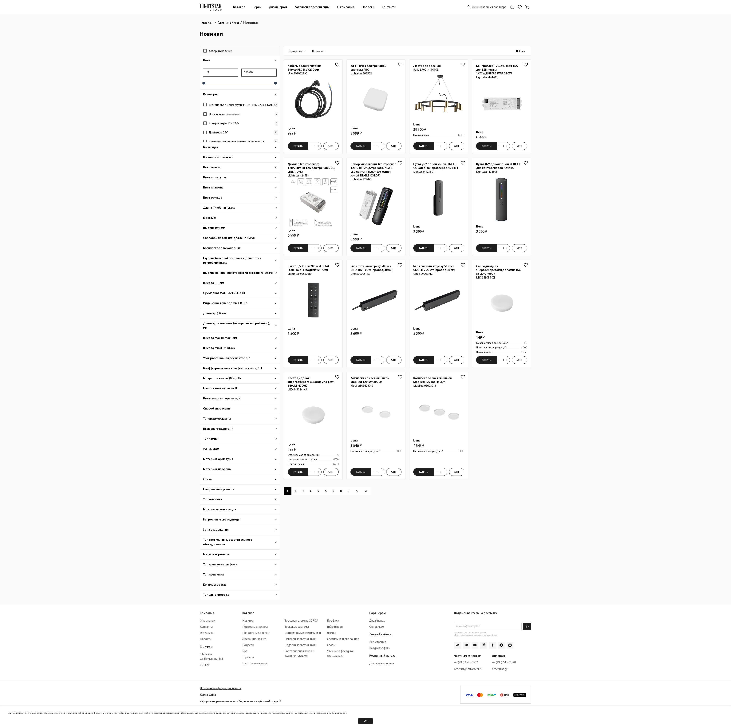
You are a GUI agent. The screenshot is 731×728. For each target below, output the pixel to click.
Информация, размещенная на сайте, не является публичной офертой (240, 701)
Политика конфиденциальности (220, 688)
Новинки (248, 620)
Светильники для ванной (343, 639)
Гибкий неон (335, 626)
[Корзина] (527, 7)
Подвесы (248, 645)
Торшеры (248, 657)
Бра (244, 651)
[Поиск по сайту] (512, 7)
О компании (345, 7)
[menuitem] (239, 7)
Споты (331, 645)
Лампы (331, 633)
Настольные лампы (254, 663)
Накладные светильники (300, 639)
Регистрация (377, 642)
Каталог (239, 7)
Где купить (207, 633)
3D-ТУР (205, 665)
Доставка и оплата (381, 663)
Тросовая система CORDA (301, 620)
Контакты (389, 7)
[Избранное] (520, 7)
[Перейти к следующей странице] (357, 491)
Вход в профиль (379, 648)
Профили (333, 620)
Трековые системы (297, 626)
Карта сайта (208, 694)
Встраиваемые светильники (303, 633)
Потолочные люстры (256, 633)
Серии (256, 7)
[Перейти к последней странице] (366, 491)
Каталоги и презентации (312, 7)
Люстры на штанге (254, 639)
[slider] (203, 83)
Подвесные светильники (300, 645)
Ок (365, 720)
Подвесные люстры (255, 626)
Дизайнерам (278, 7)
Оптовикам (376, 626)
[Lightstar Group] (211, 7)
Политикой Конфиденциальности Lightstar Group (476, 635)
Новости (368, 7)
